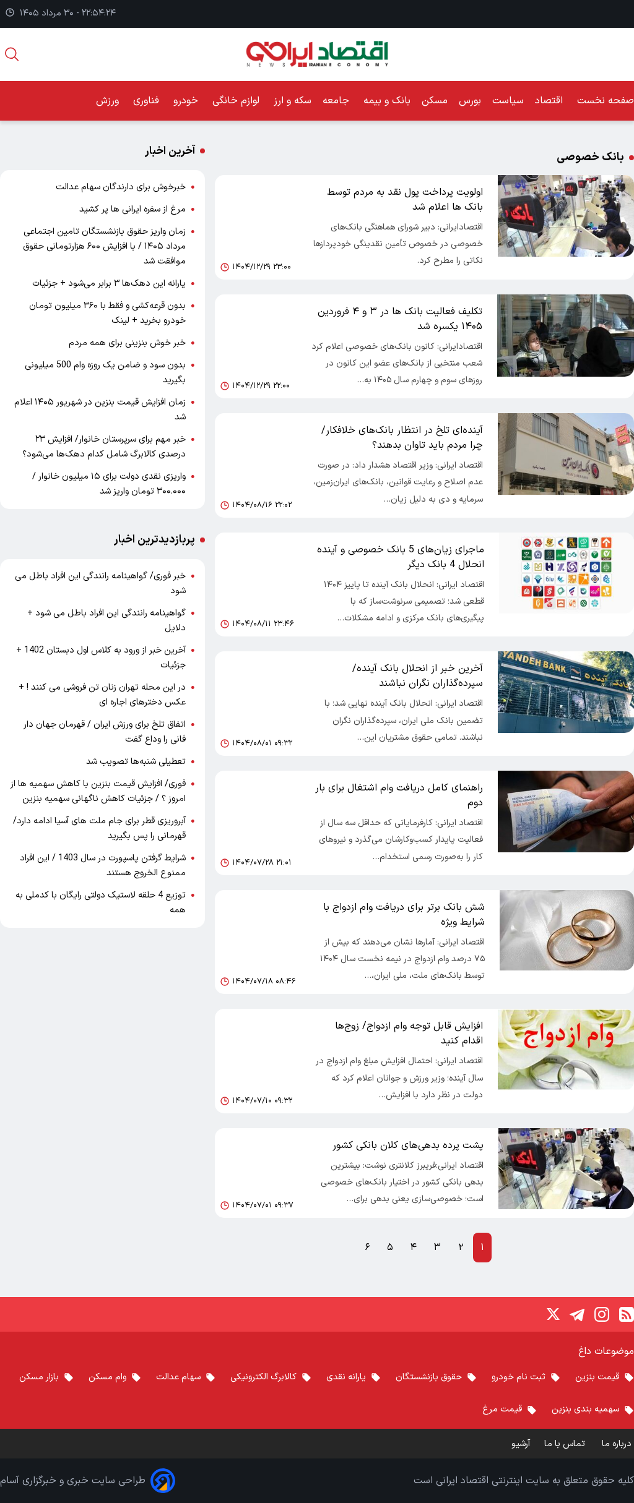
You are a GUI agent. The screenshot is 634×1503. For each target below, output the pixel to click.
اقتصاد (550, 100)
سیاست (508, 100)
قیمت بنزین (597, 1377)
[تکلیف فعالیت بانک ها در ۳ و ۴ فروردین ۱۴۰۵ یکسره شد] (565, 346)
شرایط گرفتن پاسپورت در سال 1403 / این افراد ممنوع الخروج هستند (103, 866)
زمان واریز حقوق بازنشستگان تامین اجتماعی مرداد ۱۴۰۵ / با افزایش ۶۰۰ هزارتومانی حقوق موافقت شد (104, 246)
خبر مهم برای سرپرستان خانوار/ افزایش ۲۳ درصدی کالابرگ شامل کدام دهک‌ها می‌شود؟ (104, 447)
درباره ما (618, 1443)
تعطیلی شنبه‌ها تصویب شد (136, 761)
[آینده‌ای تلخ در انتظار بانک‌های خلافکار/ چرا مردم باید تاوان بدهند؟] (566, 465)
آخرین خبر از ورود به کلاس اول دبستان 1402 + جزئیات (101, 658)
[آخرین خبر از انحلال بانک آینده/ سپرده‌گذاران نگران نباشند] (566, 703)
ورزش (109, 100)
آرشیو (520, 1443)
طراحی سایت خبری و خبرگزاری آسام (72, 1480)
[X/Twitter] (552, 1314)
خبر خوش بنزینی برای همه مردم (127, 342)
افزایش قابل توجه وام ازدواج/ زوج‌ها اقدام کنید (409, 1033)
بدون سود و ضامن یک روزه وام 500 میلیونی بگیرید (105, 373)
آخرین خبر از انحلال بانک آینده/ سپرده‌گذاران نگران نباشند (417, 676)
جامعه (337, 100)
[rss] (626, 1314)
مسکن (435, 100)
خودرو (187, 100)
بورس (470, 100)
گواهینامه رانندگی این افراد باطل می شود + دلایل (106, 621)
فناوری (147, 100)
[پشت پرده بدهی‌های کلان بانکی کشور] (566, 1173)
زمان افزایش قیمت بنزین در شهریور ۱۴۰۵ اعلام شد (100, 410)
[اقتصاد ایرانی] (316, 54)
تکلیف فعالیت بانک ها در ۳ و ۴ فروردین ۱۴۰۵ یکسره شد (400, 319)
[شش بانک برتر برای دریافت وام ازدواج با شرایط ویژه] (567, 942)
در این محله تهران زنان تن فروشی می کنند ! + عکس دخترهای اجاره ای (102, 695)
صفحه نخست (605, 100)
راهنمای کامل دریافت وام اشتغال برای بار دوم (399, 795)
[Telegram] (577, 1314)
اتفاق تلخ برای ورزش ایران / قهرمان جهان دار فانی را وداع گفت (105, 732)
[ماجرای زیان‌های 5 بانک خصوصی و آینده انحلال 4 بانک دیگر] (566, 585)
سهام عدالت (178, 1377)
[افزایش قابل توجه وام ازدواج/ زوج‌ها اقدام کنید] (566, 1061)
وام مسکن (107, 1377)
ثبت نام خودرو (518, 1377)
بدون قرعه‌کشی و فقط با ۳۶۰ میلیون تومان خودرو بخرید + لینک (107, 313)
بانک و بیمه (386, 100)
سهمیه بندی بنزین (585, 1409)
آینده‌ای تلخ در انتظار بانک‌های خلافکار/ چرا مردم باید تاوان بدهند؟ (402, 438)
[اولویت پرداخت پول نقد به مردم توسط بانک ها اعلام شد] (566, 227)
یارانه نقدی (346, 1377)
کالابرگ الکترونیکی (263, 1377)
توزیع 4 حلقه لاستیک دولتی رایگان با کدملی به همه (100, 903)
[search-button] (12, 54)
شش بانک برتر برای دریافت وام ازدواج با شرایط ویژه (404, 915)
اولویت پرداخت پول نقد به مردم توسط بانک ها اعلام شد (405, 200)
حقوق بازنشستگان (429, 1377)
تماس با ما (566, 1443)
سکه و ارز (292, 100)
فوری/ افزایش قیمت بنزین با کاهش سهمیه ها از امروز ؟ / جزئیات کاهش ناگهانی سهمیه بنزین (98, 791)
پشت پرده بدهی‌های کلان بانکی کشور (408, 1145)
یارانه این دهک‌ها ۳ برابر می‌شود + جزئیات (109, 283)
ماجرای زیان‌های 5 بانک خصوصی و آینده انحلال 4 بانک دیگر (400, 557)
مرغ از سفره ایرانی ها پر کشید (132, 209)
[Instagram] (601, 1314)
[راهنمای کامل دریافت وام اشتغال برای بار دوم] (566, 823)
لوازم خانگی (237, 100)
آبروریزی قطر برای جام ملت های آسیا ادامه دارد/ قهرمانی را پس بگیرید (99, 828)
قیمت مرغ (502, 1409)
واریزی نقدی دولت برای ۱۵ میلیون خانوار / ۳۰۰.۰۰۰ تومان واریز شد (109, 484)
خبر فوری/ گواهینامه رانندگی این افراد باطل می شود (100, 583)
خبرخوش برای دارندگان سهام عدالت (121, 187)
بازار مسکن (39, 1377)
